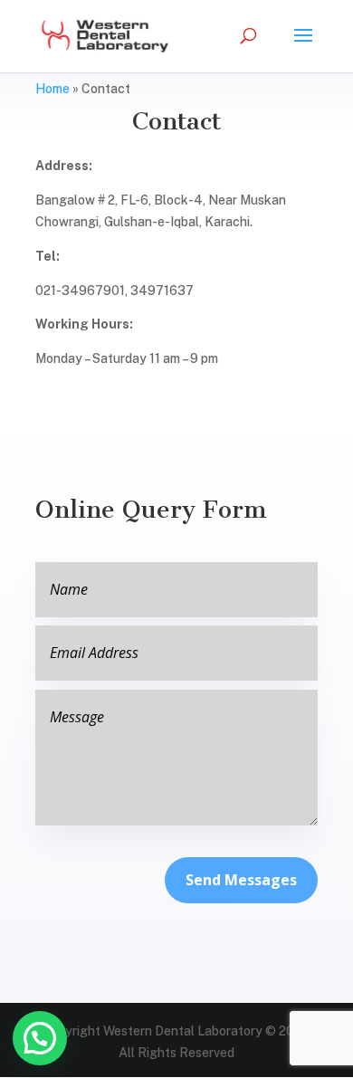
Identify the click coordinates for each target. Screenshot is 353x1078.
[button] (40, 1038)
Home (52, 88)
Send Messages (241, 880)
